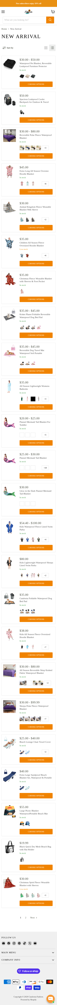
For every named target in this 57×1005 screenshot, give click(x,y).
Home (4, 29)
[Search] (50, 20)
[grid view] (46, 48)
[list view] (52, 48)
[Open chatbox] (50, 999)
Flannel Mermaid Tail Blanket (33, 458)
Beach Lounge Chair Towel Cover (35, 742)
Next (32, 917)
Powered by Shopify (29, 1000)
